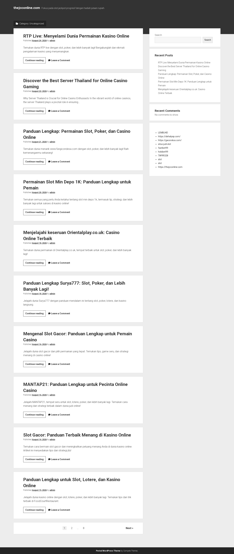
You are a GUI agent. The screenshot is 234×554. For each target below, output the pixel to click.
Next (128, 528)
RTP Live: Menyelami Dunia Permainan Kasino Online (76, 36)
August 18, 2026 (39, 243)
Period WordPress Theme (108, 551)
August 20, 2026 (39, 192)
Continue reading (35, 61)
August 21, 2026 (39, 142)
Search (158, 35)
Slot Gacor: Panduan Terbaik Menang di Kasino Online (77, 435)
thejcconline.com (27, 8)
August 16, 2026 (39, 344)
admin (52, 40)
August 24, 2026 (39, 40)
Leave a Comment (60, 60)
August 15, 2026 (39, 490)
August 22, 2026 (39, 91)
